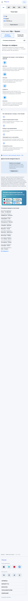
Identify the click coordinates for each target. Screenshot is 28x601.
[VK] (4, 575)
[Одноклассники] (9, 575)
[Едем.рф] (8, 2)
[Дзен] (19, 575)
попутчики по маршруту (6, 211)
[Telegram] (14, 575)
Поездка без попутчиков (20, 35)
